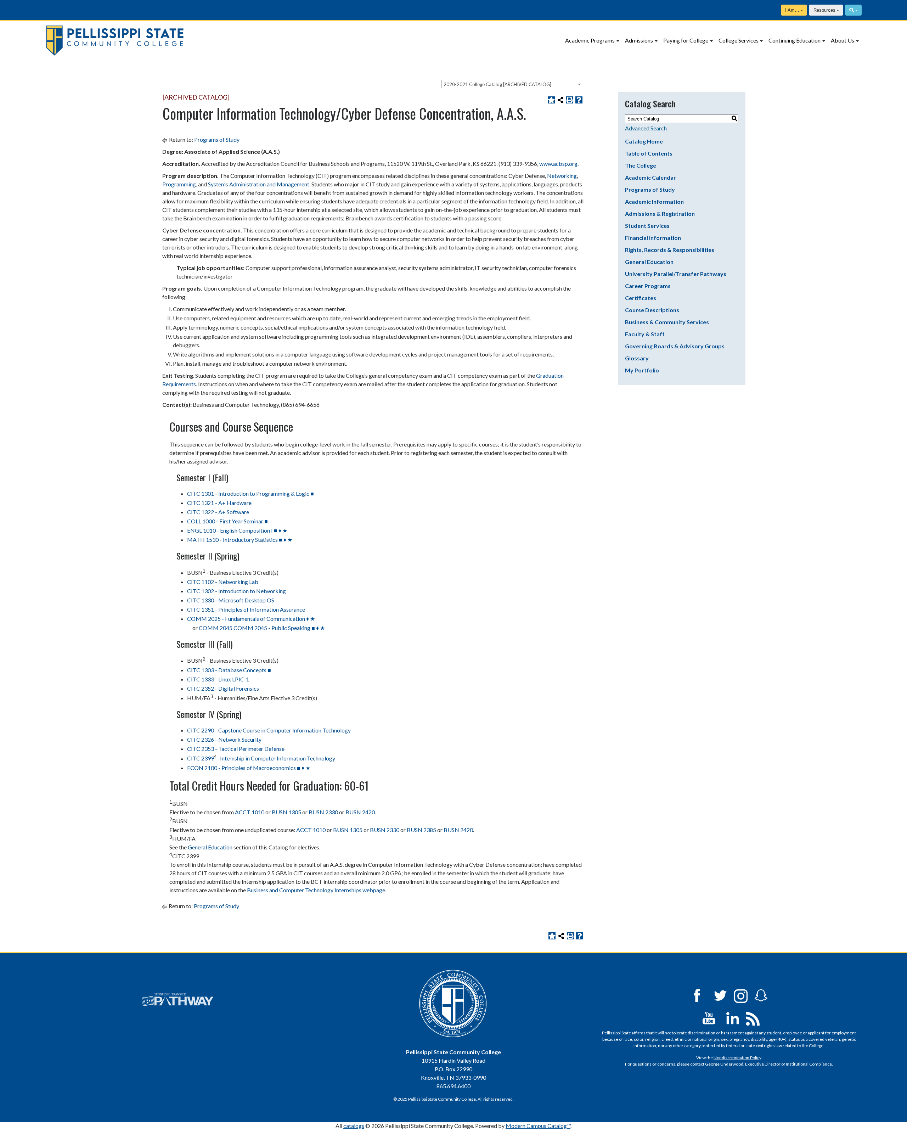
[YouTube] (709, 1017)
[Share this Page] (560, 100)
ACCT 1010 (249, 812)
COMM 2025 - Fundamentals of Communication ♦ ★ (251, 618)
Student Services (647, 225)
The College (640, 165)
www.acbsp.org (558, 163)
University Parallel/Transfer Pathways (675, 273)
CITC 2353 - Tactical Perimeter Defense (236, 748)
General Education (210, 847)
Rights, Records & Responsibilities (669, 249)
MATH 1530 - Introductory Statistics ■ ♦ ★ (239, 539)
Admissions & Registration (660, 213)
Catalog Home (644, 141)
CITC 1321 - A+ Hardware (219, 502)
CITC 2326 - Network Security (224, 739)
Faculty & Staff (645, 334)
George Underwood (724, 1064)
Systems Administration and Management (258, 184)
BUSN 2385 (421, 829)
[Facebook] (697, 995)
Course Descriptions (652, 310)
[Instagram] (741, 995)
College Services (739, 40)
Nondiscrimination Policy (737, 1057)
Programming (179, 184)
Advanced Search (646, 128)
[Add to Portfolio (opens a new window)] (551, 100)
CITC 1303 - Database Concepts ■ (229, 670)
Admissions (639, 40)
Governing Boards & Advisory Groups (675, 346)
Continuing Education (794, 40)
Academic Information (654, 201)
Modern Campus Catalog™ (538, 1125)
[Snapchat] (761, 995)
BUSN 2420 (360, 812)
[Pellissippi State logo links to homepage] (184, 40)
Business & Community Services (667, 322)
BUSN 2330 (323, 812)
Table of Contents (648, 153)
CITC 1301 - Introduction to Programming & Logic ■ (250, 493)
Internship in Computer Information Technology (277, 758)
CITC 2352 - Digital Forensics (223, 688)
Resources (824, 10)
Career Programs (648, 285)
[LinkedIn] (732, 1017)
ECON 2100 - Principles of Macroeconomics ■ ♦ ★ (248, 767)
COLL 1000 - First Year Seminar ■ (227, 521)
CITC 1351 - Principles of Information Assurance (246, 609)
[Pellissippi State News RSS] (753, 1017)
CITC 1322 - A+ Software (218, 512)
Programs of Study (217, 139)
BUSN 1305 (286, 812)
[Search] (853, 10)
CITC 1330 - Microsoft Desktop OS (230, 600)
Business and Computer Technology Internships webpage (316, 890)
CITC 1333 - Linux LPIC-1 (218, 679)
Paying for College (685, 40)
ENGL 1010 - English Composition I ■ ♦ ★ (237, 530)
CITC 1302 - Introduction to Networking (236, 591)
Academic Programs (590, 40)
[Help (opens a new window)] (579, 100)
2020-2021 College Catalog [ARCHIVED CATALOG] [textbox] (497, 84)
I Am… (792, 10)
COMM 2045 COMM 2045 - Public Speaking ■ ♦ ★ (262, 627)
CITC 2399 (200, 758)
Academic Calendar (650, 177)
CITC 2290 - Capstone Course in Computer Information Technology (269, 730)
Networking (562, 175)
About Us (842, 40)
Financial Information (653, 237)
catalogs (353, 1125)
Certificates (640, 297)
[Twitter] (720, 995)
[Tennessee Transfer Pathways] (178, 999)
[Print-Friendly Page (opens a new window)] (570, 100)
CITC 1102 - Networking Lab (222, 581)
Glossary (637, 358)
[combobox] (512, 84)
